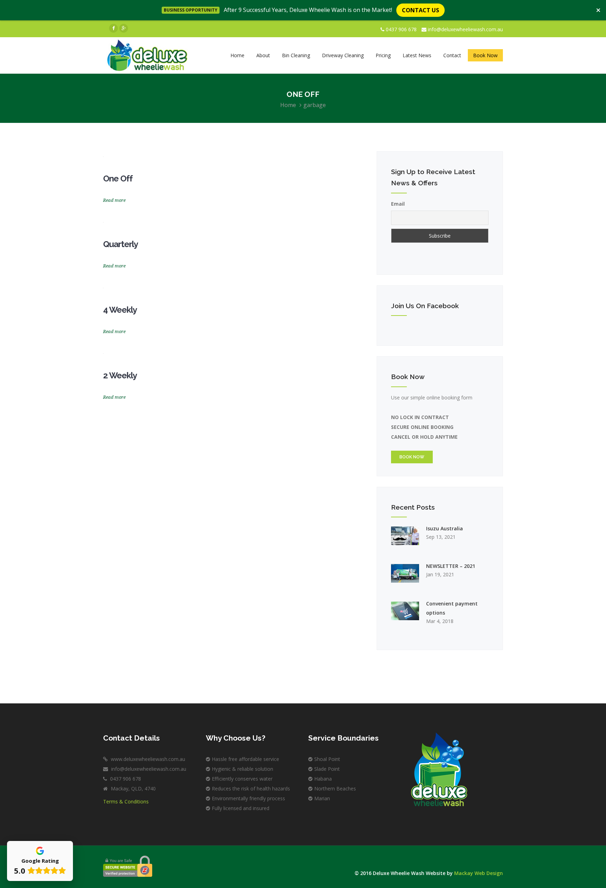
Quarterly (120, 244)
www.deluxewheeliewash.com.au (147, 759)
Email (398, 203)
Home (288, 105)
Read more (114, 200)
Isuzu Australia (444, 528)
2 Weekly (120, 375)
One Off (118, 178)
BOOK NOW (411, 457)
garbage (314, 105)
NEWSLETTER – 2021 (450, 566)
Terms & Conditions (126, 801)
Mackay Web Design (478, 873)
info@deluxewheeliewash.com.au (465, 29)
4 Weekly (120, 310)
